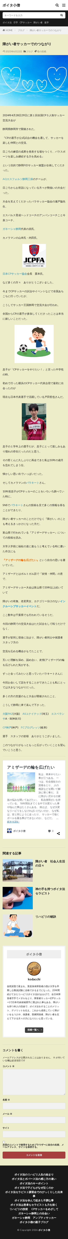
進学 (46, 22)
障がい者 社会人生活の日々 (50, 863)
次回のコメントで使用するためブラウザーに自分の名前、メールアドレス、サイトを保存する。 (33, 1146)
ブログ (21, 30)
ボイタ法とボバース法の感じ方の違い (34, 1178)
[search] (61, 15)
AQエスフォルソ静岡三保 (18, 178)
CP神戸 (7, 727)
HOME (9, 30)
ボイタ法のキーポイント (34, 1183)
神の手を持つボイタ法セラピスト (50, 891)
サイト (6, 1128)
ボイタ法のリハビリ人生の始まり (34, 1174)
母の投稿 (41, 51)
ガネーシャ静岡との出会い (34, 1213)
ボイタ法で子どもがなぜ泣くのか (34, 1187)
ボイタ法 (7, 22)
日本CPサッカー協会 (15, 273)
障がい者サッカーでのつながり (46, 30)
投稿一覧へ (33, 1029)
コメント (8, 1066)
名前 (6, 1100)
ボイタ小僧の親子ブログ (34, 1222)
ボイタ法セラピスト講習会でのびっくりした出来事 (34, 1193)
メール (7, 1114)
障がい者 (38, 22)
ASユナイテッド (32, 713)
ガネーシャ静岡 (12, 228)
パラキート (16, 505)
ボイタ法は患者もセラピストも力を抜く (34, 1204)
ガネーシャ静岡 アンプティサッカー (34, 1217)
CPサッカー (26, 22)
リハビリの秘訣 (45, 916)
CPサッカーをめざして (44, 1209)
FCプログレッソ (30, 727)
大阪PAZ (8, 713)
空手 (15, 22)
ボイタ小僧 (11, 5)
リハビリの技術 (19, 1209)
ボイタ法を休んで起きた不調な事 (34, 1200)
